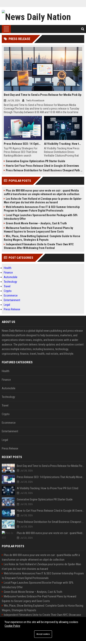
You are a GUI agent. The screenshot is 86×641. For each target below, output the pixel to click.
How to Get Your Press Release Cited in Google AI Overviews (42, 165)
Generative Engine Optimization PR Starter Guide (35, 161)
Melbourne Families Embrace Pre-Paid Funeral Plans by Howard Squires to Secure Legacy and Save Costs (38, 229)
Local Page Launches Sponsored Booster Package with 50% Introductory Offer (41, 217)
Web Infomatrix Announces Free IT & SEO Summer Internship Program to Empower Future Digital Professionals (42, 208)
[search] (82, 29)
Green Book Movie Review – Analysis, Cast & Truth (36, 223)
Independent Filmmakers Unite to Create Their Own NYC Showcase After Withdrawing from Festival (39, 246)
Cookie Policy (12, 625)
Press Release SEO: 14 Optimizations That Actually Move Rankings (23, 144)
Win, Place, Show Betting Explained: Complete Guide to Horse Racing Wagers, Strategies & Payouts (42, 238)
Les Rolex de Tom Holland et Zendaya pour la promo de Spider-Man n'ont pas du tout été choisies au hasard (43, 200)
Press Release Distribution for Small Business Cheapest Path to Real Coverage (44, 170)
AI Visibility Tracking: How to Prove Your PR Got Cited (63, 144)
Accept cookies (43, 634)
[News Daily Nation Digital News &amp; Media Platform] (43, 16)
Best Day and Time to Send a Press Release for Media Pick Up (42, 95)
